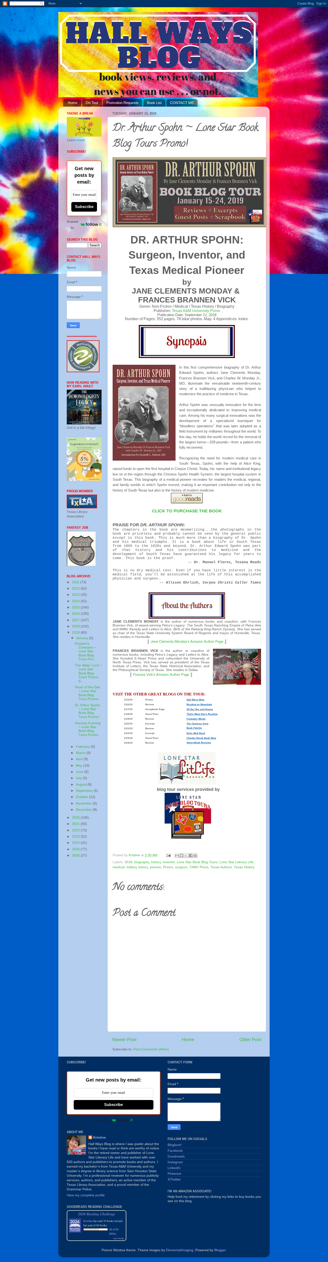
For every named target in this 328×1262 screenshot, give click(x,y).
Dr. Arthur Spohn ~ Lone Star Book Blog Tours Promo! (87, 711)
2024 (76, 843)
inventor (169, 862)
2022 (76, 830)
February (83, 746)
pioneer (155, 867)
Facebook (175, 1150)
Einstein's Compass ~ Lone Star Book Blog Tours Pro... (85, 651)
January (82, 638)
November (84, 803)
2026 (76, 855)
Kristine (99, 1137)
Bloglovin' (175, 1145)
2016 (76, 613)
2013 (76, 594)
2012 (76, 588)
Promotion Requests (122, 103)
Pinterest (174, 1173)
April (80, 759)
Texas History (244, 867)
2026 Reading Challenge (96, 1213)
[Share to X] (186, 855)
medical (118, 867)
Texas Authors (221, 867)
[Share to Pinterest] (195, 855)
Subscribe (84, 207)
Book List (154, 103)
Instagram (175, 1162)
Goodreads (176, 1156)
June (80, 772)
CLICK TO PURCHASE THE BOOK (187, 511)
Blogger (220, 1250)
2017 (76, 620)
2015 (76, 607)
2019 (76, 632)
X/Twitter (174, 1179)
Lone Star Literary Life (236, 862)
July (79, 778)
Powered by (72, 224)
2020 (76, 817)
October (82, 797)
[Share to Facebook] (190, 855)
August (81, 784)
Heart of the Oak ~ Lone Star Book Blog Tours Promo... (88, 693)
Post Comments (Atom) (151, 1049)
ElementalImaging (179, 1250)
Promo (168, 867)
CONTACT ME (182, 103)
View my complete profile (86, 1195)
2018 (128, 862)
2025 (76, 849)
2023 (76, 836)
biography (141, 862)
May (79, 765)
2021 (76, 824)
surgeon (181, 867)
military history (137, 867)
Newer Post (124, 1039)
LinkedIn (174, 1168)
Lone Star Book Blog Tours (197, 862)
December (84, 809)
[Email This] (177, 855)
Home (72, 103)
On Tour (92, 103)
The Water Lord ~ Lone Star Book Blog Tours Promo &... (88, 673)
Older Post (250, 1039)
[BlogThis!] (181, 855)
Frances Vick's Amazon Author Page (161, 674)
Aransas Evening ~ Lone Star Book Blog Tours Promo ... (88, 731)
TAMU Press (198, 867)
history (156, 862)
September (85, 791)
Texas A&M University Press (196, 311)
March (81, 753)
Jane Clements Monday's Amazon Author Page (187, 641)
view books (118, 1238)
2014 (76, 601)
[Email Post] (168, 855)
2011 (76, 582)
